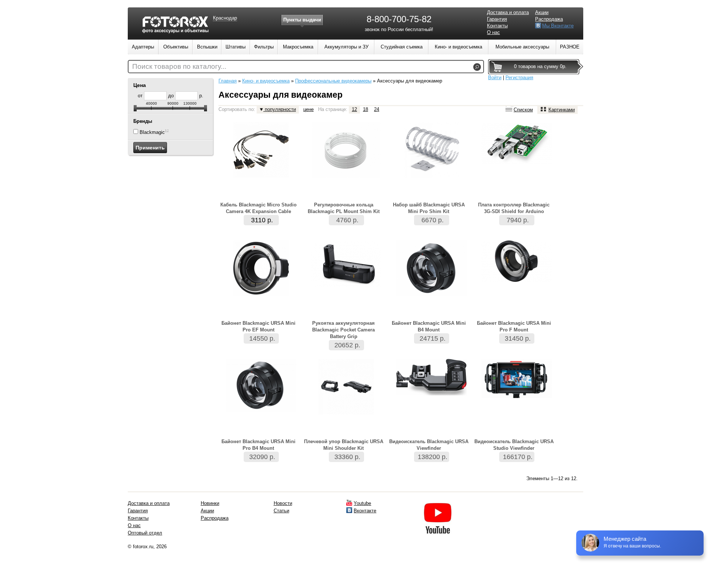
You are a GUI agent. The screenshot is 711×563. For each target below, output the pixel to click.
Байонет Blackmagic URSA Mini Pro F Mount (514, 326)
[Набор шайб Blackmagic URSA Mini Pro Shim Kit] (431, 176)
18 (365, 109)
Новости (283, 503)
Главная (227, 81)
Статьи (281, 510)
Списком (523, 109)
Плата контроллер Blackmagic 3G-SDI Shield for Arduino (514, 208)
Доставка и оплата (508, 12)
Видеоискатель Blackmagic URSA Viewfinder (428, 445)
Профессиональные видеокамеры (333, 81)
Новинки (210, 503)
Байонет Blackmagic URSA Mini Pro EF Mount (258, 326)
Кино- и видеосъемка (266, 81)
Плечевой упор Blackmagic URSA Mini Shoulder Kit (343, 445)
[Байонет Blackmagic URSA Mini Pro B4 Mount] (261, 410)
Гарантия (497, 19)
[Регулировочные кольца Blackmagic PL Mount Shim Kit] (346, 176)
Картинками (561, 109)
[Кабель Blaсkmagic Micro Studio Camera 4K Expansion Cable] (261, 176)
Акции (541, 12)
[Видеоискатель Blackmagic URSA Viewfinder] (431, 394)
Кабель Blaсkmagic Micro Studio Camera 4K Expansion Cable (258, 208)
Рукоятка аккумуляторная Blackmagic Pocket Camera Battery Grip (343, 329)
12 (354, 109)
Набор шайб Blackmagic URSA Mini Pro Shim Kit (429, 208)
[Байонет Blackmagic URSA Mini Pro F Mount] (516, 280)
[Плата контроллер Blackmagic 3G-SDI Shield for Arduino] (516, 162)
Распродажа (549, 19)
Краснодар (225, 18)
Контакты (497, 25)
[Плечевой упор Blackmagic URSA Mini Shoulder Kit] (346, 412)
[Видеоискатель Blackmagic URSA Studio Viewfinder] (516, 396)
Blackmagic (152, 132)
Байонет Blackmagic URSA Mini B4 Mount (429, 326)
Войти (494, 77)
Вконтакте (365, 510)
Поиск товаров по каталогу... (179, 66)
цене (308, 109)
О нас (493, 32)
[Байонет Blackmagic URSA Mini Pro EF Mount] (261, 294)
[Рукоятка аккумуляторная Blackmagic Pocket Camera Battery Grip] (346, 285)
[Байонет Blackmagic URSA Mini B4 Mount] (431, 294)
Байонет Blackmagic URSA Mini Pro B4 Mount (258, 445)
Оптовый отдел (145, 533)
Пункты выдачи (302, 20)
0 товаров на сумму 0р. (540, 66)
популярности (279, 109)
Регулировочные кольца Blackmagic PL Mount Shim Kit (344, 208)
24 (376, 109)
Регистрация (519, 77)
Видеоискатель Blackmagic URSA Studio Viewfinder (514, 445)
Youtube (362, 503)
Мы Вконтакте (558, 25)
